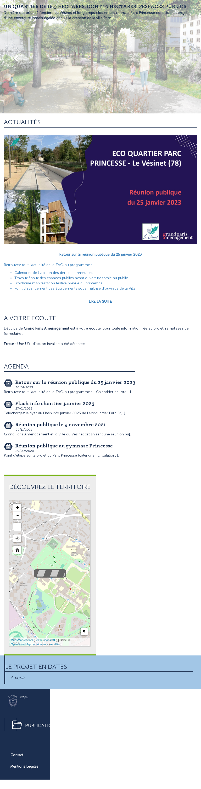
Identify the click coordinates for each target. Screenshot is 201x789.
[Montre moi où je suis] (17, 538)
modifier (55, 644)
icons (47, 640)
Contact (16, 755)
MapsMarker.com (22, 640)
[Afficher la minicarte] (84, 631)
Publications (41, 725)
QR (54, 640)
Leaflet (39, 640)
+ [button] (17, 507)
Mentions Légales (24, 766)
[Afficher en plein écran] (17, 527)
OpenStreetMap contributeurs (29, 644)
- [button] (17, 515)
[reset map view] (17, 550)
